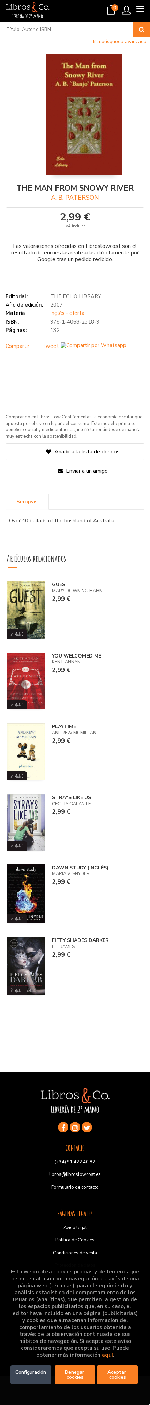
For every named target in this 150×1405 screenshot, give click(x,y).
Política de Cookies (75, 1240)
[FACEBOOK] (63, 1127)
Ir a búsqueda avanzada (120, 41)
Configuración (30, 1372)
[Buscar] (141, 29)
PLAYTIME (64, 726)
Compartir (17, 346)
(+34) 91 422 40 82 (75, 1162)
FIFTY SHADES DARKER (80, 940)
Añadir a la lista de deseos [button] (87, 451)
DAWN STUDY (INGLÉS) (80, 867)
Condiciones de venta (75, 1253)
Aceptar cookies (117, 1374)
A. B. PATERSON (75, 197)
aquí (107, 1355)
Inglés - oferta (67, 313)
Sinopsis (27, 501)
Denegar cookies (75, 1374)
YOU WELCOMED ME (76, 656)
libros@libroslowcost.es (75, 1174)
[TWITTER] (87, 1127)
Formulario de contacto (75, 1187)
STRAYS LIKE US (71, 797)
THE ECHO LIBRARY (75, 296)
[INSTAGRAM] (75, 1127)
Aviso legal (75, 1227)
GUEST (60, 584)
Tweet (50, 346)
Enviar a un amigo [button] (86, 471)
